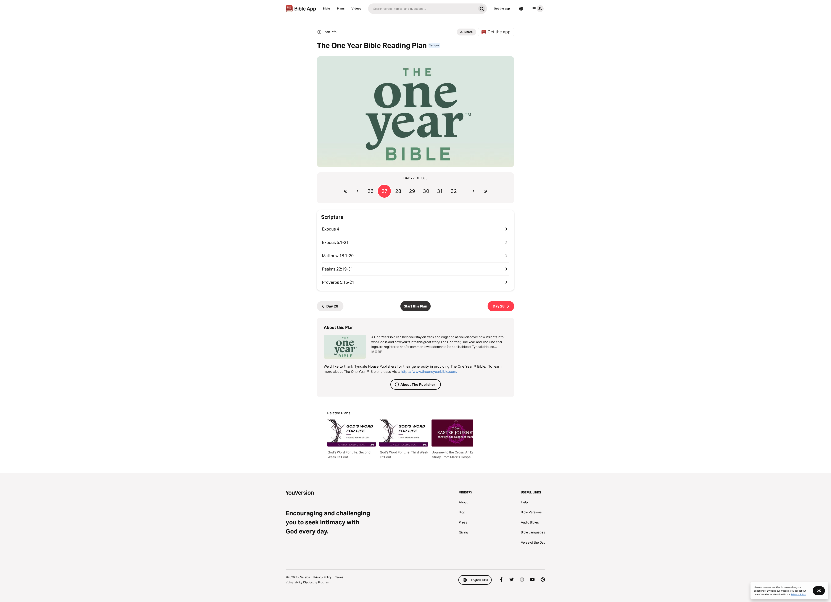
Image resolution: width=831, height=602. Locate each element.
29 (412, 191)
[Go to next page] (473, 191)
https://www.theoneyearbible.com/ (429, 371)
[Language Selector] (521, 8)
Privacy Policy (322, 577)
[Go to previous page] (357, 191)
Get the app (502, 8)
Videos (356, 8)
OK (819, 590)
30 (426, 191)
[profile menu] (537, 8)
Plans (341, 8)
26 (370, 191)
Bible (326, 8)
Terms (339, 577)
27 (384, 191)
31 (440, 191)
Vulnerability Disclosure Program (307, 582)
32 (454, 191)
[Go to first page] (345, 191)
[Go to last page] (486, 191)
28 (398, 191)
